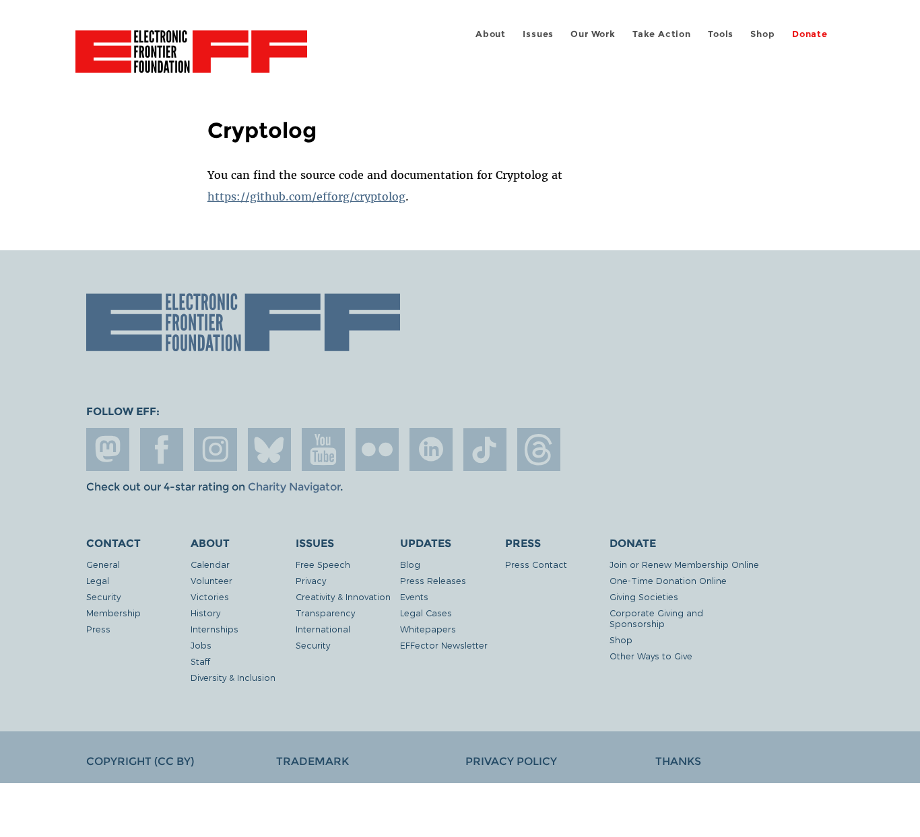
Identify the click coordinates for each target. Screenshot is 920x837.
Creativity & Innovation (343, 596)
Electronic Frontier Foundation (191, 59)
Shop (762, 34)
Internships (214, 629)
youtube (323, 449)
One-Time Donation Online (668, 580)
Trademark (312, 761)
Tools (720, 34)
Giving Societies (644, 596)
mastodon (107, 449)
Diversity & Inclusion (233, 677)
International (323, 629)
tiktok (484, 449)
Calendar (210, 564)
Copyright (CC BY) (140, 761)
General (103, 564)
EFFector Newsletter (444, 645)
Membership (113, 613)
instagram (215, 449)
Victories (210, 596)
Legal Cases (426, 613)
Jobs (201, 645)
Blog (410, 564)
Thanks (678, 761)
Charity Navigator (294, 486)
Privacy (311, 580)
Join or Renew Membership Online (684, 564)
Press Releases (433, 580)
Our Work (592, 34)
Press (98, 629)
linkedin (431, 449)
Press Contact (536, 564)
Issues (538, 34)
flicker (377, 449)
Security (103, 596)
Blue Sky (269, 449)
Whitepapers (428, 629)
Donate (810, 34)
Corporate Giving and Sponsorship (656, 618)
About (490, 34)
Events (414, 596)
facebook (161, 449)
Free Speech (323, 564)
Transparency (325, 613)
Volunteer (211, 580)
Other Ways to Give (651, 656)
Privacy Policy (511, 761)
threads (538, 449)
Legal (97, 580)
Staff (200, 661)
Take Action (661, 34)
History (205, 613)
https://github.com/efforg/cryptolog (306, 196)
